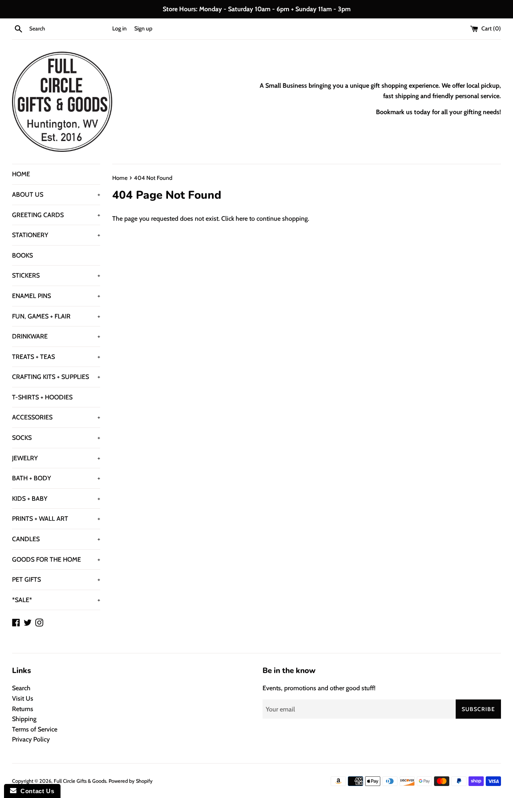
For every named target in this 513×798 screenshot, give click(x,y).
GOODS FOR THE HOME (56, 559)
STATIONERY (56, 235)
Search (21, 688)
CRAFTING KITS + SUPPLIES (56, 377)
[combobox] (69, 28)
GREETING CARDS (56, 215)
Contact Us (35, 791)
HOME (21, 174)
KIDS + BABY (56, 498)
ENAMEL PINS (56, 296)
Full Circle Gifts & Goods (80, 781)
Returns (22, 709)
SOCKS (56, 437)
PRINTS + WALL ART (56, 518)
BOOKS (22, 255)
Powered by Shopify (131, 781)
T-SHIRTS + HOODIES (42, 397)
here (242, 218)
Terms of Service (34, 729)
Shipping (24, 719)
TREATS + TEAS (56, 357)
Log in (119, 28)
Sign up (143, 28)
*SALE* (56, 600)
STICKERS (56, 275)
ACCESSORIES (56, 417)
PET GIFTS (56, 579)
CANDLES (56, 539)
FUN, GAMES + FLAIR (56, 316)
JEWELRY (56, 458)
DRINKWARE (56, 336)
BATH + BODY (56, 478)
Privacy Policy (31, 739)
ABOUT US (56, 194)
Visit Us (22, 698)
